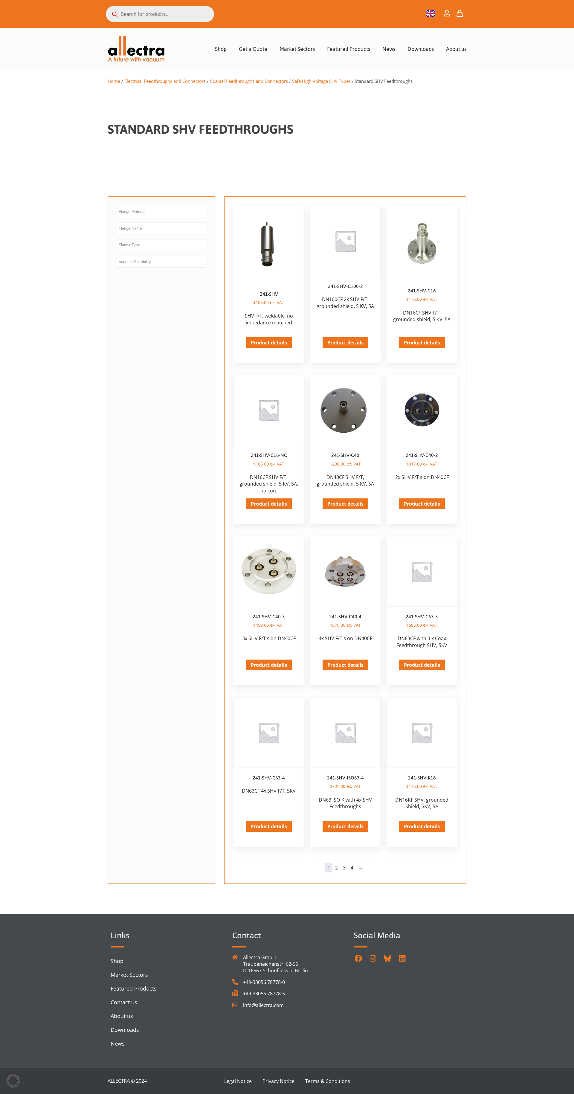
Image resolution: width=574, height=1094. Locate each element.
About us (456, 49)
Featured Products (348, 49)
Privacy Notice (278, 1081)
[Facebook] (358, 958)
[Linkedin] (402, 958)
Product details (269, 342)
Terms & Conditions (327, 1081)
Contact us (124, 1002)
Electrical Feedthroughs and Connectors (165, 81)
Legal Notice (238, 1081)
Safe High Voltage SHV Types (321, 81)
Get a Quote (253, 49)
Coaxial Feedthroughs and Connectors (249, 81)
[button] (13, 1081)
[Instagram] (372, 958)
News (388, 49)
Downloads (420, 49)
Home (114, 81)
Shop (221, 49)
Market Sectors (297, 49)
